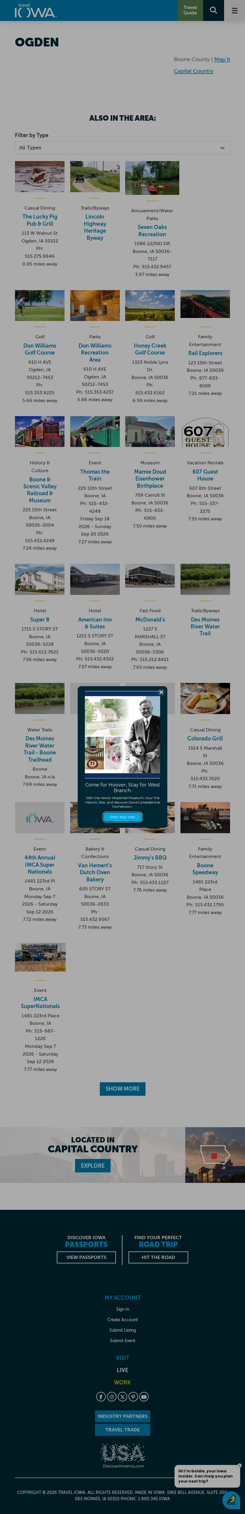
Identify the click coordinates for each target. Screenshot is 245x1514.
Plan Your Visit (122, 817)
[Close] (161, 692)
